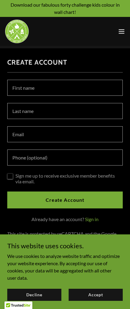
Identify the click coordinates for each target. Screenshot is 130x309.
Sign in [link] (92, 219)
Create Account (65, 200)
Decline (34, 294)
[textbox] (65, 88)
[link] (17, 31)
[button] (121, 31)
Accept (95, 294)
